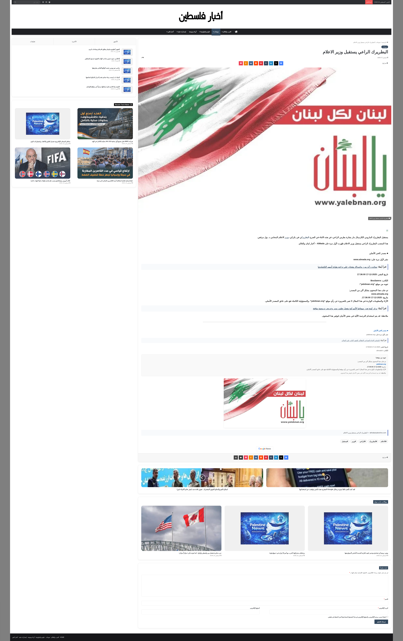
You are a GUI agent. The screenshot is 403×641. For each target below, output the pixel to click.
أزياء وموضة (192, 32)
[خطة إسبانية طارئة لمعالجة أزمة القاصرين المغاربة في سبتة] (105, 163)
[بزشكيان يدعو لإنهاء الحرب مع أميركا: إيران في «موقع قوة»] (265, 528)
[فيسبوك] (281, 63)
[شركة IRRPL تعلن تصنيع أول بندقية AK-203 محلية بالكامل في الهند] (105, 123)
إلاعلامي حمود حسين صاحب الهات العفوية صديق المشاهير (102, 59)
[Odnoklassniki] (246, 63)
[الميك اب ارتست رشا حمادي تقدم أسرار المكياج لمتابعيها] (127, 80)
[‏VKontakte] (251, 63)
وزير (287, 237)
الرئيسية (384, 42)
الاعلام (383, 441)
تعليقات (32, 42)
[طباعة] (236, 457)
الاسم (386, 599)
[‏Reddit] (256, 63)
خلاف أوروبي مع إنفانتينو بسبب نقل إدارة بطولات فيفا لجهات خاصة (50, 181)
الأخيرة (74, 42)
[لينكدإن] (271, 63)
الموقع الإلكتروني (255, 608)
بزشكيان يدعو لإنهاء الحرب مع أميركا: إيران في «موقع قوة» (287, 553)
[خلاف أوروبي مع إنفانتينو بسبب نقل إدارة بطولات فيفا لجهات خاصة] (42, 163)
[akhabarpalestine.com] (201, 16)
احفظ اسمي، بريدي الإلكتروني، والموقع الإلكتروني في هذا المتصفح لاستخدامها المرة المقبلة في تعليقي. (357, 617)
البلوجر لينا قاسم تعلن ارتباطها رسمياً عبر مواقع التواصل (103, 87)
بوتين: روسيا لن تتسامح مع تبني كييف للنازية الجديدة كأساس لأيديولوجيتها (366, 553)
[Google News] (264, 449)
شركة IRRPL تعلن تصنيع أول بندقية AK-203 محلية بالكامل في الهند (112, 141)
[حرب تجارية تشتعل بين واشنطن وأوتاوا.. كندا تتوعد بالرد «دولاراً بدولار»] (181, 528)
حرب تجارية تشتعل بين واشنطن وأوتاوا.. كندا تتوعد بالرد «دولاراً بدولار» (200, 553)
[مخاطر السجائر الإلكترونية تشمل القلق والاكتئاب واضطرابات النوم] (42, 123)
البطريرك (305, 237)
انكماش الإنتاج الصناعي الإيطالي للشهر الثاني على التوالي (361, 340)
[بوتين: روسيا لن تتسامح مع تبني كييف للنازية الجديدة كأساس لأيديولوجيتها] (348, 528)
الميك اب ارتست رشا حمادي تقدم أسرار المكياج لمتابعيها (103, 77)
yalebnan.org (381, 364)
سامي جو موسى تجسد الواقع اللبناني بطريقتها (106, 68)
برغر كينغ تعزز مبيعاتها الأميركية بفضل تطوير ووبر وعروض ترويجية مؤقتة (345, 308)
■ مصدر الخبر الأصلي (381, 330)
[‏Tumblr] (266, 63)
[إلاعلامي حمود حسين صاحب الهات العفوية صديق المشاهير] (127, 61)
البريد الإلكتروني (383, 608)
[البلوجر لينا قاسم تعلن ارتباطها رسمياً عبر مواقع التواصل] (127, 90)
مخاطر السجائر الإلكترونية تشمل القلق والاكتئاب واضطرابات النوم (50, 141)
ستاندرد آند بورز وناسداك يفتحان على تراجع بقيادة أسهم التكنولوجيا (347, 267)
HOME (62, 637)
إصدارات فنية (182, 32)
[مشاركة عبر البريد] (241, 457)
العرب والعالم (227, 32)
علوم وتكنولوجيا (205, 32)
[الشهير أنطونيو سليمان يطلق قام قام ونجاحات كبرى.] (127, 52)
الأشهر (115, 42)
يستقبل (344, 441)
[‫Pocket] (241, 63)
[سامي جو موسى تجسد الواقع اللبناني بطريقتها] (127, 71)
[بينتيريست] (261, 63)
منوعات (216, 32)
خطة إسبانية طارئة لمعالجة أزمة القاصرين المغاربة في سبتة (115, 181)
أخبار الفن (171, 32)
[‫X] (276, 63)
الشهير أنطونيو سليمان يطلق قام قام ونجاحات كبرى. (104, 49)
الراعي (362, 441)
